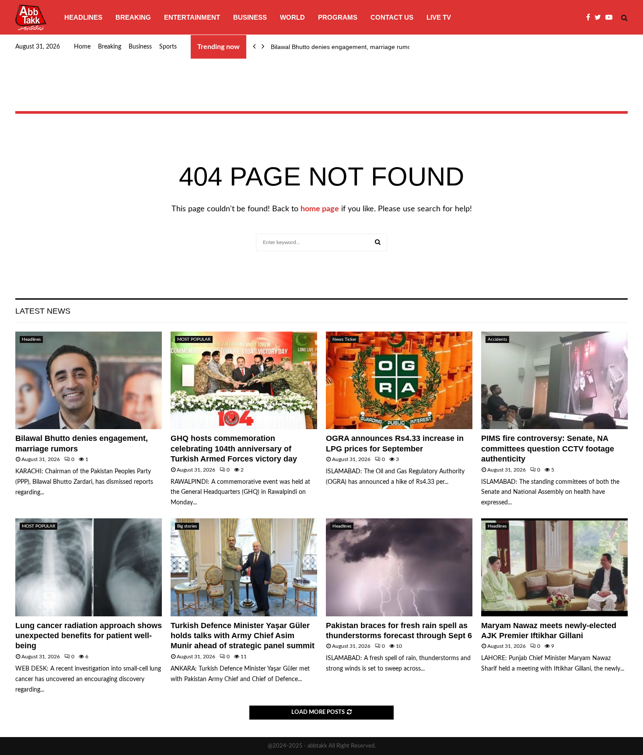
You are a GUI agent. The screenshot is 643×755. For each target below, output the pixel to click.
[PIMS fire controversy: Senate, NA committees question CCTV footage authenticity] (554, 380)
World (292, 17)
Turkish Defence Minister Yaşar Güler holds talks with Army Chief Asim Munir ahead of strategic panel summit (243, 635)
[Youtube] (611, 17)
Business (250, 17)
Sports (168, 47)
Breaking (133, 17)
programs (337, 17)
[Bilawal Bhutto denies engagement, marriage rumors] (88, 380)
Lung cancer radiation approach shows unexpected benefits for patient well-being (88, 635)
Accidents (497, 339)
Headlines (83, 17)
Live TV (438, 17)
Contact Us (391, 17)
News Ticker (344, 339)
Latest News (42, 311)
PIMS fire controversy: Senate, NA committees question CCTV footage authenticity (547, 448)
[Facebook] (590, 17)
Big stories (187, 526)
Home (82, 47)
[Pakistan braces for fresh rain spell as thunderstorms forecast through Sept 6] (399, 567)
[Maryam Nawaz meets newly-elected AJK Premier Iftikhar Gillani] (554, 567)
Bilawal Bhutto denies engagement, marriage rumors (343, 46)
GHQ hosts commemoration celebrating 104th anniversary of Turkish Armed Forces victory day (234, 448)
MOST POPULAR (193, 339)
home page (320, 209)
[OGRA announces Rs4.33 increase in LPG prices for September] (399, 380)
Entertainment (192, 17)
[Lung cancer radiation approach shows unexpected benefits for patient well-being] (88, 567)
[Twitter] (599, 17)
